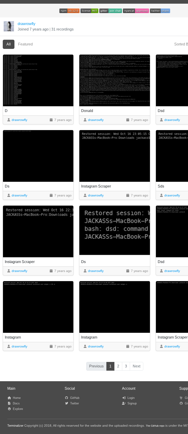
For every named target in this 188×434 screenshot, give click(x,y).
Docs (16, 403)
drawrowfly (26, 24)
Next (136, 366)
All (8, 44)
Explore (17, 409)
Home (16, 398)
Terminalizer (15, 425)
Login (131, 398)
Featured (25, 44)
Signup (132, 403)
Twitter (74, 403)
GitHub (74, 398)
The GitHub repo (155, 425)
